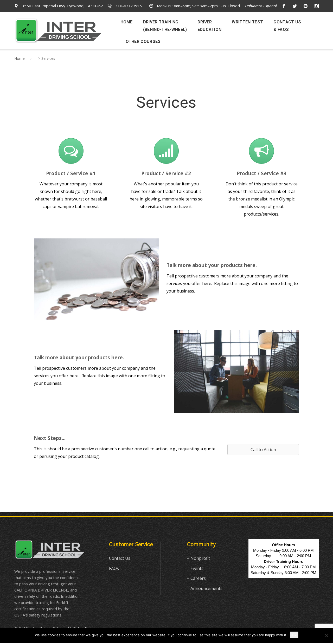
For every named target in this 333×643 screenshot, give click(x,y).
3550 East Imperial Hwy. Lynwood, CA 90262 (62, 5)
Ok (294, 635)
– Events (195, 568)
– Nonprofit (198, 558)
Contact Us (119, 558)
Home (19, 58)
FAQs (114, 568)
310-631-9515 (128, 5)
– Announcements (204, 588)
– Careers (196, 578)
